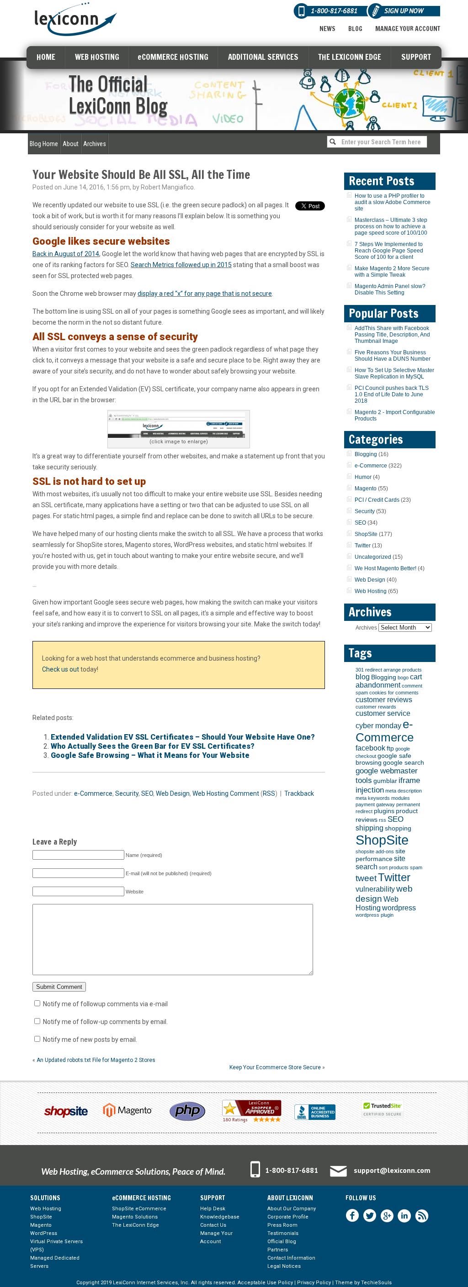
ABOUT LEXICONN (290, 1198)
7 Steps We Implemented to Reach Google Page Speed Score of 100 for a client (389, 250)
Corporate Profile (287, 1217)
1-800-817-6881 (291, 1170)
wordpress (399, 908)
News (327, 28)
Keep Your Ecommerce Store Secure (275, 1067)
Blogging (366, 454)
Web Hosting (210, 793)
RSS (269, 793)
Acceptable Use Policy (265, 1283)
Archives (94, 143)
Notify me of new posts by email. (90, 1039)
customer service (383, 713)
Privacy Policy (314, 1283)
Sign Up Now (403, 10)
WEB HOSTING (97, 57)
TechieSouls (376, 1283)
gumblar (385, 780)
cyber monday (378, 726)
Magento (366, 488)
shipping (369, 828)
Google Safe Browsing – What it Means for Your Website (150, 755)
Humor (363, 477)
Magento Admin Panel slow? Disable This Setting (390, 289)
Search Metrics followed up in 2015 (181, 264)
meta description (403, 790)
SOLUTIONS (45, 1198)
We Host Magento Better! (385, 568)
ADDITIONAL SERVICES (263, 57)
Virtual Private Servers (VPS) (56, 1246)
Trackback (299, 793)
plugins (384, 811)
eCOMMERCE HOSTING (173, 57)
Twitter (363, 545)
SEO (147, 793)
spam (416, 867)
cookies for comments (394, 692)
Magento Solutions (135, 1217)
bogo (403, 677)
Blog (355, 28)
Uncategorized (373, 557)
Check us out (60, 669)
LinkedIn (404, 1216)
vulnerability (375, 889)
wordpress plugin (375, 915)
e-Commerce (93, 793)
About (71, 143)
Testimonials (282, 1233)
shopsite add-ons (375, 851)
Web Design (173, 793)
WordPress (43, 1233)
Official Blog (281, 1242)
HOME (46, 57)
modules (400, 798)
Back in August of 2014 (65, 253)
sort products (394, 867)
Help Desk (212, 1209)
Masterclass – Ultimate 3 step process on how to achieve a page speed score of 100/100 (391, 226)
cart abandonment (389, 681)
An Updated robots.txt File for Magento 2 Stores (96, 1060)
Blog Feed (422, 1216)
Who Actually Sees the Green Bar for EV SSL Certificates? (153, 746)
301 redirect (369, 669)
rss (382, 820)
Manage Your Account (407, 28)
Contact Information (291, 1258)
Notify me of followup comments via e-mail (105, 1004)
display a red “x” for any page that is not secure (205, 293)
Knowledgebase (219, 1217)
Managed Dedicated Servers (55, 1262)
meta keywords (373, 798)
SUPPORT (416, 57)
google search (403, 762)
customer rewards (376, 706)
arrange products (402, 669)
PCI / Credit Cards (377, 500)
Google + (387, 1216)
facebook (370, 748)
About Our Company (291, 1209)
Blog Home (44, 143)
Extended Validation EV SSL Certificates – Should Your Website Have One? (183, 737)
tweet (366, 878)
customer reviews (384, 700)
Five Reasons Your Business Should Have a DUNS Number (393, 355)
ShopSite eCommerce (139, 1209)
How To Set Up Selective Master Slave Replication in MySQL (394, 373)
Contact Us (213, 1225)
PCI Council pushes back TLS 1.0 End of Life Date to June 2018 (392, 394)
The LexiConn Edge (135, 1225)
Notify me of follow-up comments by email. (105, 1021)
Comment (244, 793)
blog (363, 677)
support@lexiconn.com (392, 1170)
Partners (277, 1250)
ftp (390, 748)
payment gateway (375, 804)
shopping (398, 828)
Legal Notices (284, 1266)
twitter (370, 1216)
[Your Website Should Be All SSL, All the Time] (179, 425)
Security (126, 793)
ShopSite (366, 534)
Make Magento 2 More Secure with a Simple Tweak (392, 271)
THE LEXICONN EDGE (349, 57)
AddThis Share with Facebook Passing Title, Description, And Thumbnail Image (392, 334)
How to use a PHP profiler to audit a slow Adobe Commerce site (393, 202)
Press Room (282, 1225)
